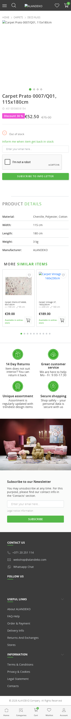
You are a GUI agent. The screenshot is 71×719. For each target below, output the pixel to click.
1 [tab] (21, 333)
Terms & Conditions (20, 664)
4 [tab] (31, 333)
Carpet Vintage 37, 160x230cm (47, 303)
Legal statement (18, 679)
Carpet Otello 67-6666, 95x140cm (15, 303)
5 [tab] (34, 333)
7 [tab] (40, 333)
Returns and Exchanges (23, 638)
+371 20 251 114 (23, 552)
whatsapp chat (23, 567)
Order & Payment (18, 623)
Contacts (13, 686)
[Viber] (57, 188)
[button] (4, 5)
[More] (65, 188)
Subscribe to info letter (35, 176)
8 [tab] (43, 333)
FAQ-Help (13, 616)
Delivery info (15, 630)
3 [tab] (27, 333)
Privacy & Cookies (18, 672)
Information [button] (17, 654)
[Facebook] (42, 188)
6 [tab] (37, 333)
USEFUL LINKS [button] (17, 599)
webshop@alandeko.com (29, 559)
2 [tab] (24, 333)
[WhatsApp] (50, 188)
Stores (11, 645)
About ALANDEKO (19, 609)
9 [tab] (46, 333)
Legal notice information (20, 510)
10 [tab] (49, 333)
